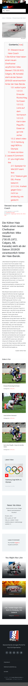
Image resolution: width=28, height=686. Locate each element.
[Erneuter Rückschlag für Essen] (14, 364)
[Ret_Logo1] (7, 6)
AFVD (11, 388)
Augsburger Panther (15, 213)
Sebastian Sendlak (10, 212)
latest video (18, 138)
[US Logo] (14, 631)
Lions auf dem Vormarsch (10, 415)
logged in (17, 542)
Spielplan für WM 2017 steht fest (18, 169)
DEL (21, 213)
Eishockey (17, 574)
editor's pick (18, 87)
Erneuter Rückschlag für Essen (11, 386)
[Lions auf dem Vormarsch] (14, 394)
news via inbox (15, 152)
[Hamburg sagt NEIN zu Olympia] (14, 465)
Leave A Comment (14, 155)
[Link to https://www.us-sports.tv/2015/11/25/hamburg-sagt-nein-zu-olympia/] (6, 475)
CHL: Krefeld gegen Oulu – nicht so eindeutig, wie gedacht (14, 610)
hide (20, 44)
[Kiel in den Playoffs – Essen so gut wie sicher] (14, 423)
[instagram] (14, 652)
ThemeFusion (9, 679)
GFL (14, 388)
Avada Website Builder (17, 677)
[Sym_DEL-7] (14, 22)
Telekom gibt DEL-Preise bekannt (19, 179)
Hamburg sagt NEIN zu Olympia (17, 145)
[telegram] (21, 652)
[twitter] (10, 652)
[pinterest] (17, 652)
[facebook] (6, 652)
